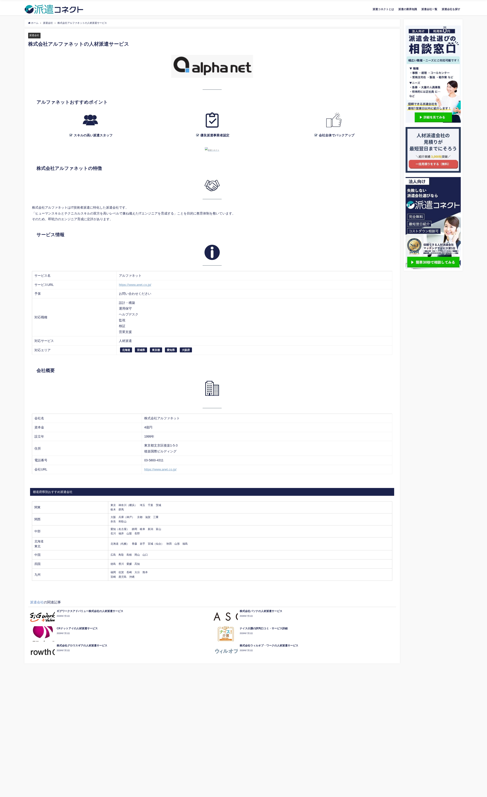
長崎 (129, 572)
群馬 (121, 509)
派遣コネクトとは (383, 9)
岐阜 (142, 529)
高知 (137, 564)
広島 (113, 554)
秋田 (169, 543)
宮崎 (113, 576)
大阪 (113, 517)
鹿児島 (123, 576)
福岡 (113, 572)
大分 (137, 572)
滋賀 (147, 517)
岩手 (142, 543)
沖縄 (131, 576)
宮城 (150, 543)
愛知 (113, 529)
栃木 (113, 509)
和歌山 (123, 521)
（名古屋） (122, 529)
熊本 (145, 572)
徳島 (113, 564)
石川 (113, 533)
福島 (185, 543)
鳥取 (121, 554)
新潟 (150, 529)
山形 (177, 543)
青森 (134, 543)
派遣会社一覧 (429, 9)
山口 (145, 554)
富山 (158, 529)
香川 (121, 564)
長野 (137, 533)
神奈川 (123, 505)
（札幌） (124, 543)
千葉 (150, 505)
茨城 (158, 505)
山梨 (129, 533)
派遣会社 (34, 35)
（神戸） (129, 517)
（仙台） (158, 543)
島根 (129, 554)
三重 (155, 517)
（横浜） (132, 505)
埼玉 (142, 505)
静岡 (134, 529)
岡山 (137, 554)
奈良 (113, 521)
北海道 (115, 543)
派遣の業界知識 (407, 9)
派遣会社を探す (451, 9)
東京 (113, 505)
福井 (121, 533)
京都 (139, 517)
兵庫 (121, 517)
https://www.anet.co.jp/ (135, 284)
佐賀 (121, 572)
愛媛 (129, 564)
